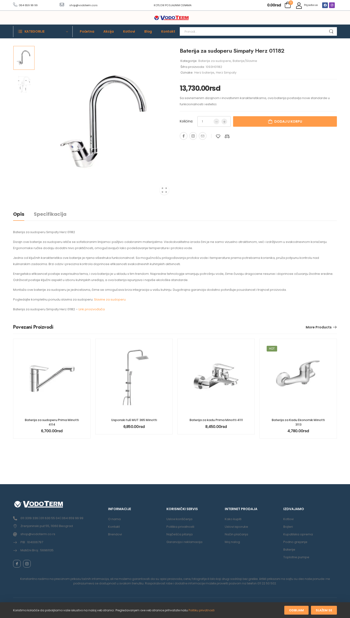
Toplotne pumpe (296, 557)
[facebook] (17, 564)
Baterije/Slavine (245, 61)
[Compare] (227, 136)
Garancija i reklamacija (184, 542)
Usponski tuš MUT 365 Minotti (134, 420)
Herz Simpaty (226, 72)
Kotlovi (129, 31)
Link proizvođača (92, 309)
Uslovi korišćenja (179, 519)
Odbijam (296, 610)
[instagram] (27, 564)
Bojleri (288, 526)
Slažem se (324, 610)
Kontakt (168, 31)
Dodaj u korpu (288, 121)
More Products (319, 327)
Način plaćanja (236, 534)
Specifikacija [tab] (50, 214)
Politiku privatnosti (202, 610)
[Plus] (224, 121)
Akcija (108, 31)
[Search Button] (331, 31)
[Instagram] (332, 5)
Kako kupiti (233, 519)
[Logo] (171, 18)
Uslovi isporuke (236, 526)
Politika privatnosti (180, 526)
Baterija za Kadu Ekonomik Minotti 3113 (298, 422)
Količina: (186, 121)
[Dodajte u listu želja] (218, 136)
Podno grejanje (295, 542)
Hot (272, 349)
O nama (114, 519)
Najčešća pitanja (179, 534)
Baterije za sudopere (214, 61)
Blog (148, 31)
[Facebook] (325, 5)
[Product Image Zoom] (164, 190)
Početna (87, 31)
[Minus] (216, 121)
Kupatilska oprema (298, 534)
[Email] (202, 136)
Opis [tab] (18, 214)
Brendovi (115, 534)
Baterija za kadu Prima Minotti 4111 (216, 420)
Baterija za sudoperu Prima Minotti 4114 (52, 422)
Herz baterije (204, 72)
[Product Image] (105, 122)
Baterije (289, 549)
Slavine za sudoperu (110, 299)
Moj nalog (232, 542)
